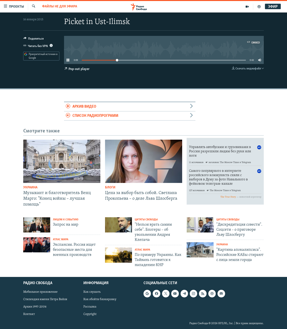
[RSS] (202, 293)
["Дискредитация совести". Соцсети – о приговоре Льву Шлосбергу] (200, 224)
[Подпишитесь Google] (147, 293)
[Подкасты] (212, 293)
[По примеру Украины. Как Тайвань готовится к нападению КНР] (118, 255)
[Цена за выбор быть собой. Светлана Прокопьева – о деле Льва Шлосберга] (143, 161)
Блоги (110, 187)
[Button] (33, 39)
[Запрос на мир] (36, 224)
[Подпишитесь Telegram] (184, 293)
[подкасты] (259, 7)
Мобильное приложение (40, 292)
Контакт (29, 314)
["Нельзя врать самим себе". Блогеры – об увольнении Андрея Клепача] (118, 224)
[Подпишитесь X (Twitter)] (165, 293)
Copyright (89, 314)
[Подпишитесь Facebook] (156, 293)
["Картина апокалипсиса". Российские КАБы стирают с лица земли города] (200, 249)
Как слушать (92, 292)
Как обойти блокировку (99, 299)
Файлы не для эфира (59, 6)
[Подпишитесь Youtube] (175, 293)
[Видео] (247, 7)
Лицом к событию (65, 219)
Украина (30, 187)
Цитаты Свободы (146, 219)
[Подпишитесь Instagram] (193, 293)
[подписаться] (221, 293)
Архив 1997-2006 (34, 306)
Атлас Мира (60, 239)
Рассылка (89, 306)
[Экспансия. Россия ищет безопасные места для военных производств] (36, 244)
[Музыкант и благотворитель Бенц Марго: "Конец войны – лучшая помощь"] (61, 161)
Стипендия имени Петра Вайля (45, 299)
